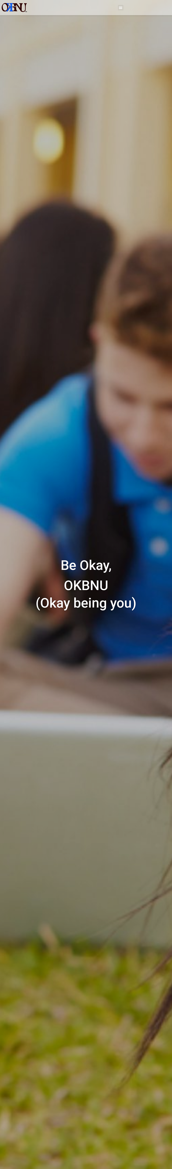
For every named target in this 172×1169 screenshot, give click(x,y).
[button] (120, 7)
